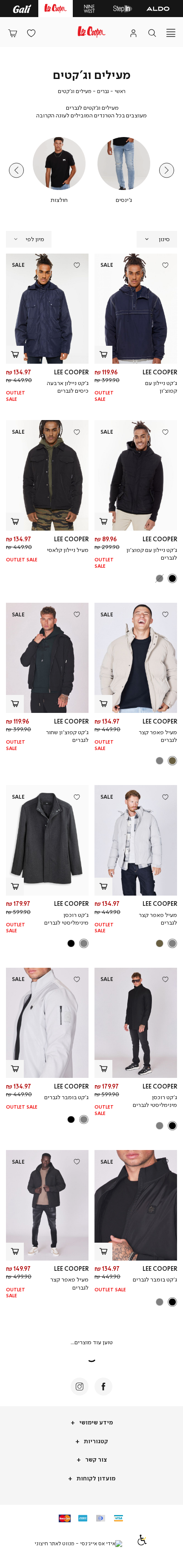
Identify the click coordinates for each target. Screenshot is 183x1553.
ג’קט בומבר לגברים (66, 1097)
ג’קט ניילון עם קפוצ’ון (161, 386)
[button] (12, 32)
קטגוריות (95, 1441)
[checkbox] (123, 170)
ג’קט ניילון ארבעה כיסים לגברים (68, 386)
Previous (166, 170)
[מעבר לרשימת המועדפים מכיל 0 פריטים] (31, 32)
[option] (172, 578)
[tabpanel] (124, 170)
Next (16, 170)
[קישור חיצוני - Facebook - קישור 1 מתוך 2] (103, 1386)
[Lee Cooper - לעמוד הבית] (91, 32)
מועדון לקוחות (95, 1478)
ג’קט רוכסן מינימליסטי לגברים (66, 918)
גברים (103, 91)
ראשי (120, 91)
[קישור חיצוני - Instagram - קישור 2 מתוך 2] (80, 1386)
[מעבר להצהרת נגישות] (142, 1543)
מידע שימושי (95, 1422)
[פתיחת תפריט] (170, 32)
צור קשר (95, 1459)
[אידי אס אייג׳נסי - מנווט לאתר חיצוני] (78, 1543)
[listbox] (136, 578)
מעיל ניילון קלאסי (68, 549)
